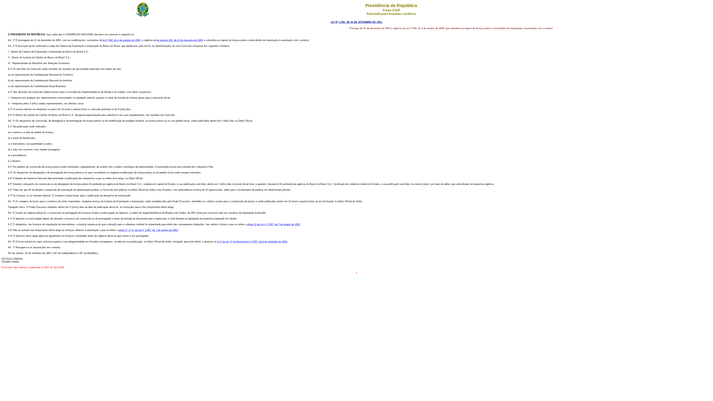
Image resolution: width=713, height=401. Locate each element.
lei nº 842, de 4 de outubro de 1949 (121, 40)
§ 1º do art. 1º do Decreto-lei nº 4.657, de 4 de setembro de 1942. (252, 241)
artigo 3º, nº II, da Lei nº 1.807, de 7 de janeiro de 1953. (148, 230)
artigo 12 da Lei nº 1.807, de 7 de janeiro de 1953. (274, 224)
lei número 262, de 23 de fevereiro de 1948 (180, 40)
